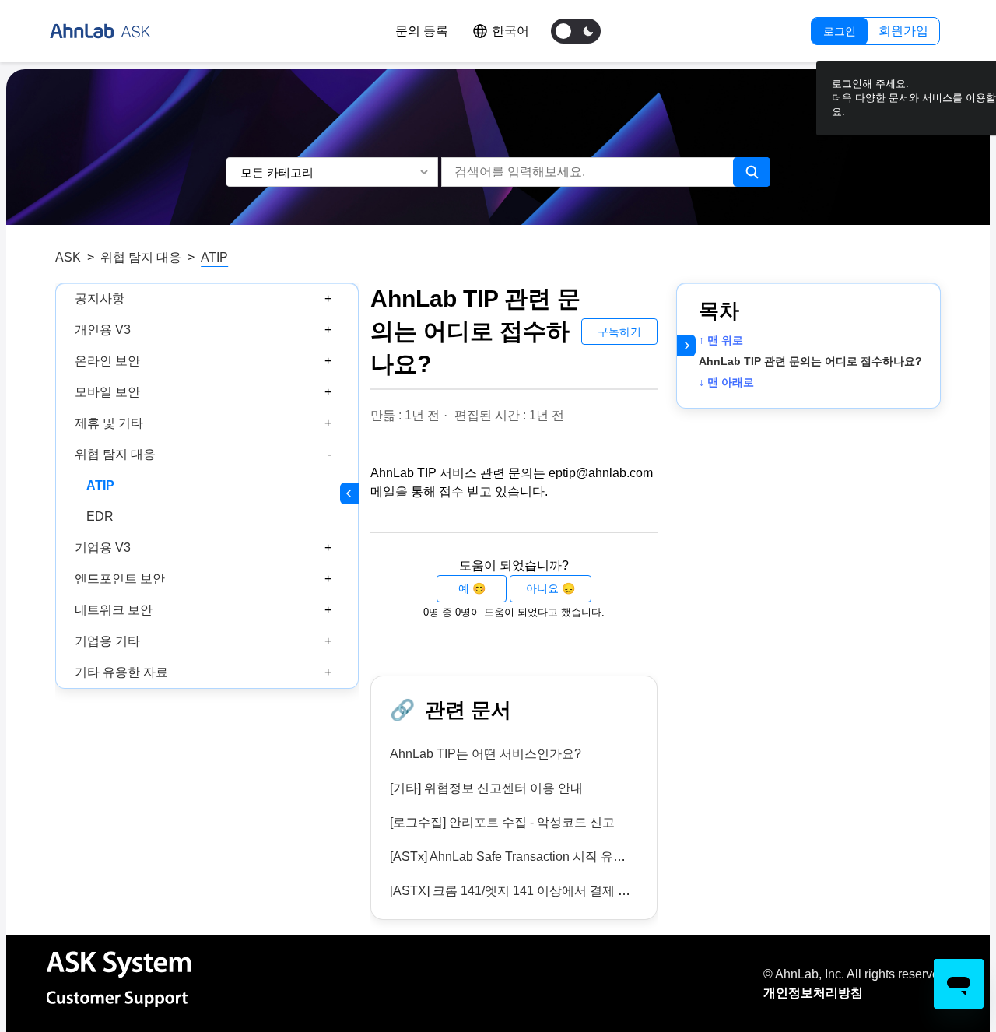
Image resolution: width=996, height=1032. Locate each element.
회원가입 (903, 30)
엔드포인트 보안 (120, 578)
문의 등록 (421, 30)
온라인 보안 (107, 360)
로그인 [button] (839, 31)
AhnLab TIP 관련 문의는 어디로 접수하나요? (810, 361)
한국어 (510, 30)
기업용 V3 (103, 547)
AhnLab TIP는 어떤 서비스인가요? (485, 753)
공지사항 (99, 298)
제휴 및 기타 (109, 423)
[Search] (751, 172)
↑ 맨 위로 (721, 340)
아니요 (542, 588)
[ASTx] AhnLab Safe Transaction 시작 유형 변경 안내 (536, 856)
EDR (100, 516)
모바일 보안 (107, 391)
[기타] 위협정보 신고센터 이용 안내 (486, 788)
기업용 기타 (107, 641)
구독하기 (619, 331)
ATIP (214, 257)
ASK (68, 257)
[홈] (100, 31)
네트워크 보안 (114, 609)
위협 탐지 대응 (140, 257)
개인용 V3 (103, 329)
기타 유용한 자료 (121, 672)
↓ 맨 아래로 (726, 382)
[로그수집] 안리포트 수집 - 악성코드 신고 (502, 822)
